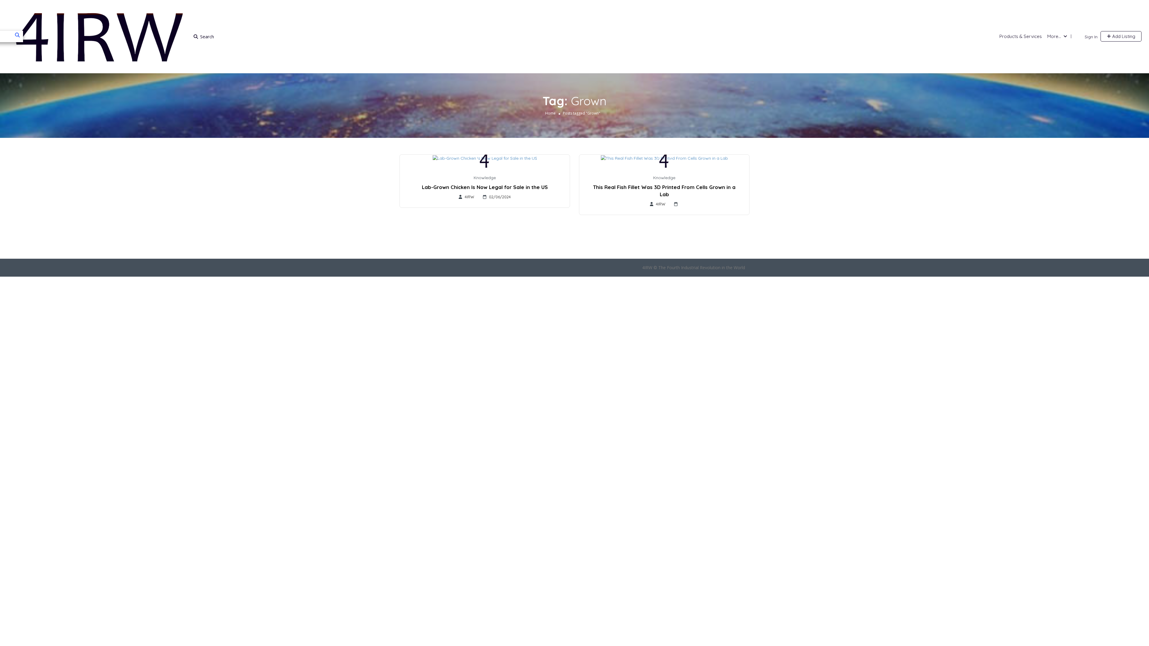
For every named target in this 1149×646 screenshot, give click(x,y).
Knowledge (485, 177)
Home (550, 113)
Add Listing (1123, 36)
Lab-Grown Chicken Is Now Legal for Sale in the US (485, 187)
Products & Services (1020, 36)
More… (1054, 36)
